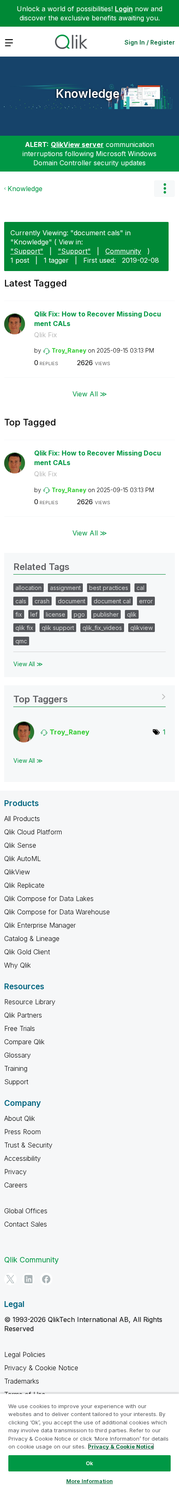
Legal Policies (24, 1354)
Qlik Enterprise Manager (40, 925)
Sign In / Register (149, 42)
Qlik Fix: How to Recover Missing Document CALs (97, 319)
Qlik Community (31, 1259)
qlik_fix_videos (102, 627)
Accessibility (22, 1158)
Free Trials (19, 1028)
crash (42, 601)
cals (20, 601)
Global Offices (25, 1211)
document (71, 601)
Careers (15, 1185)
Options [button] (164, 188)
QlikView (17, 872)
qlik (132, 614)
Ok (89, 1463)
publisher (106, 614)
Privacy (15, 1171)
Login (124, 9)
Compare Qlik (24, 1042)
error (146, 601)
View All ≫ (89, 394)
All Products (22, 818)
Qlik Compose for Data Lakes (49, 898)
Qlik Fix (45, 335)
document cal (112, 601)
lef (33, 614)
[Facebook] (46, 1279)
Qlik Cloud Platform (33, 832)
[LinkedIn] (28, 1279)
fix (18, 614)
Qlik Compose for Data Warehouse (57, 912)
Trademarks (21, 1381)
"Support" (26, 251)
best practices (108, 587)
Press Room (22, 1132)
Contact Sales (25, 1224)
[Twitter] (10, 1279)
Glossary (17, 1055)
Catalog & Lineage (32, 938)
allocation (28, 587)
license (55, 614)
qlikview (141, 627)
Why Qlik (17, 965)
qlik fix (24, 627)
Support (16, 1082)
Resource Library (29, 1002)
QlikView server (77, 144)
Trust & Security (28, 1145)
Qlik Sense (20, 845)
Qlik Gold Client (27, 952)
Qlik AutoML (22, 858)
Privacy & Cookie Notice (41, 1368)
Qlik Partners (23, 1015)
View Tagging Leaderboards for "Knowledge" (89, 696)
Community (123, 251)
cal (140, 587)
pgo (79, 614)
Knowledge (87, 94)
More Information (89, 1481)
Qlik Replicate (24, 885)
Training (15, 1068)
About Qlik (19, 1118)
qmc (21, 641)
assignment (65, 587)
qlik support (58, 627)
